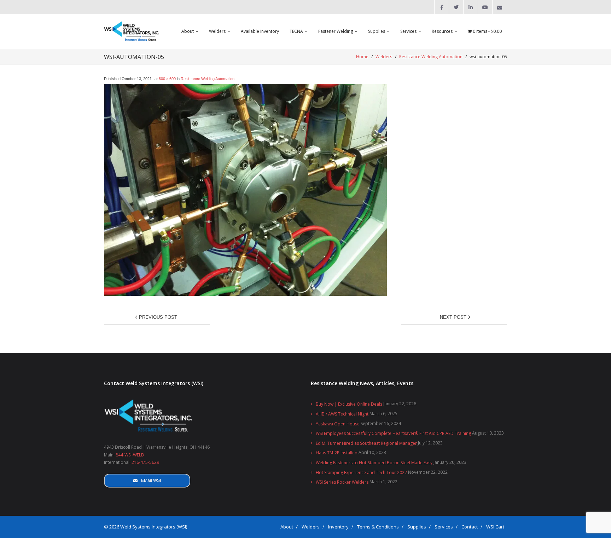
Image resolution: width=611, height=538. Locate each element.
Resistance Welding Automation (430, 57)
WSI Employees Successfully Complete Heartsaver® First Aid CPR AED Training (393, 433)
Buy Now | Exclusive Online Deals (349, 404)
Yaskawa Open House (338, 424)
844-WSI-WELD (130, 455)
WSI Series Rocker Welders (342, 482)
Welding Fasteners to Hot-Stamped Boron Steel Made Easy (374, 463)
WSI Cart (495, 527)
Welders (384, 57)
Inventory (338, 527)
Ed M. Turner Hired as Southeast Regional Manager (366, 443)
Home (362, 57)
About (286, 527)
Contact (469, 527)
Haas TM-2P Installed (336, 453)
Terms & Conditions (378, 527)
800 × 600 (167, 79)
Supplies (416, 527)
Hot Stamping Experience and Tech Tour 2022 (361, 473)
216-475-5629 (145, 462)
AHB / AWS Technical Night (342, 414)
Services (444, 527)
